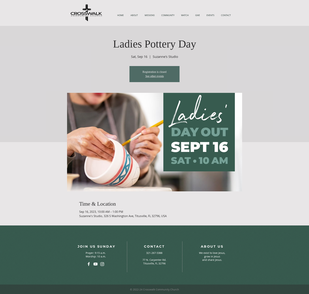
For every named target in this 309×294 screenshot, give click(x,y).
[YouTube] (95, 264)
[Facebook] (88, 264)
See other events (154, 76)
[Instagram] (102, 264)
